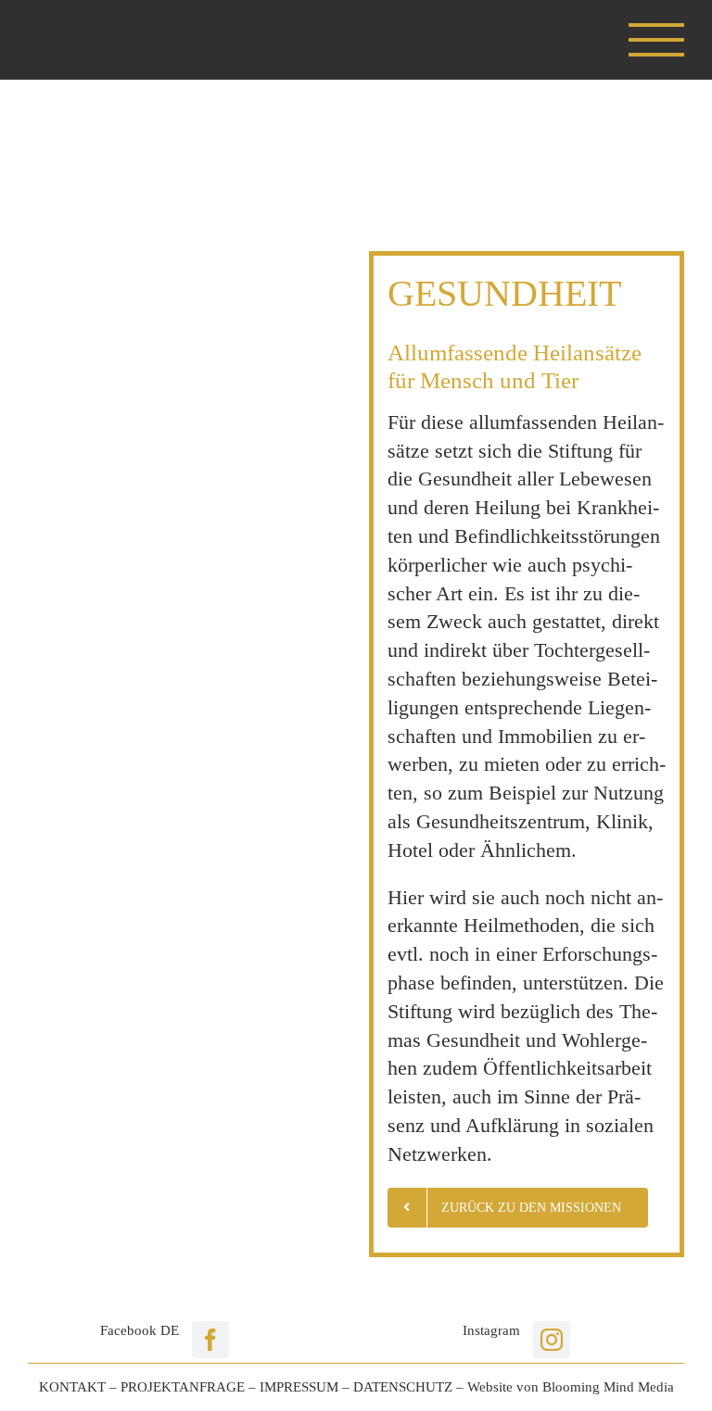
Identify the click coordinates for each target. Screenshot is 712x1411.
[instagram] (551, 1339)
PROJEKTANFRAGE (183, 1387)
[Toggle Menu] (656, 40)
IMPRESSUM (299, 1387)
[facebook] (210, 1339)
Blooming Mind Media (608, 1387)
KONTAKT (72, 1387)
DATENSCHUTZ (402, 1387)
